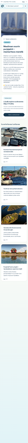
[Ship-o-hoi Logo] (2, 6)
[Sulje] (26, 2)
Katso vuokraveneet (14, 114)
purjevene (15, 79)
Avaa (23, 1)
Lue (4, 161)
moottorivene (6, 80)
